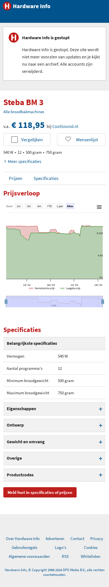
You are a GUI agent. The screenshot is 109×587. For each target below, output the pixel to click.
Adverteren (55, 538)
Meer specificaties (24, 161)
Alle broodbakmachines (23, 111)
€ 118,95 (28, 124)
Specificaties (46, 178)
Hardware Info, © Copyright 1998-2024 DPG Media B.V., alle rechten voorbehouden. (55, 572)
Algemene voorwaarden (29, 556)
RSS (65, 556)
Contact (77, 538)
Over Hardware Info (23, 538)
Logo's (60, 547)
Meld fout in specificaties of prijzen (40, 492)
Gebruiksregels (24, 547)
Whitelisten (90, 556)
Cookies (91, 547)
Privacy (96, 538)
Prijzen (15, 178)
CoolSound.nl (65, 126)
